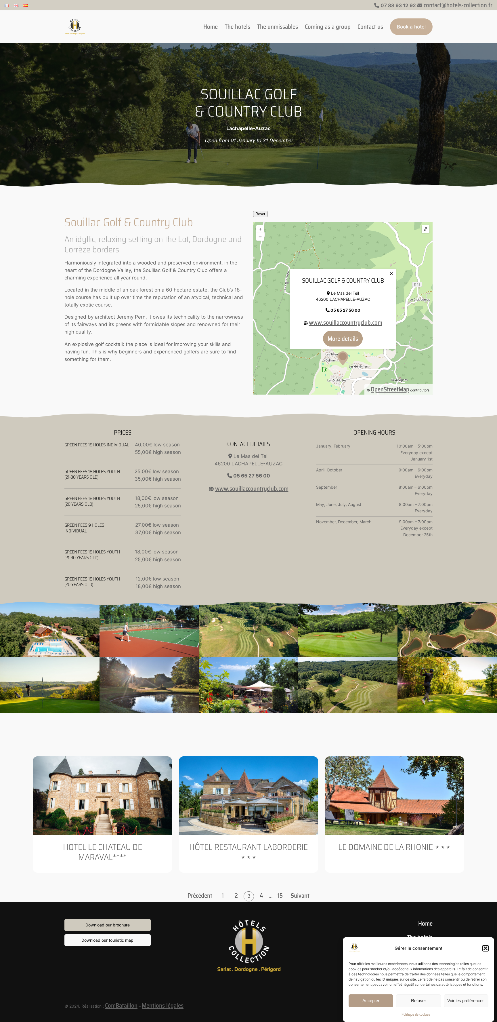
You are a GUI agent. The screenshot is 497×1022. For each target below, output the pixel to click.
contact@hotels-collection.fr (458, 5)
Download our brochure (107, 924)
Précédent (200, 895)
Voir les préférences (466, 1000)
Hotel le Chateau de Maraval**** (102, 852)
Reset (260, 214)
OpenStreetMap (390, 389)
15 (280, 895)
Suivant (300, 895)
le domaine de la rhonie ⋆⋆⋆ (394, 847)
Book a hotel (411, 27)
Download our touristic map (107, 940)
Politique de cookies (416, 1014)
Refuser (418, 1000)
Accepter (370, 1000)
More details (343, 338)
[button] (485, 948)
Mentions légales (162, 1005)
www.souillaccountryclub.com (345, 322)
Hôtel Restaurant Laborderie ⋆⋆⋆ (248, 852)
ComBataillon (121, 1005)
